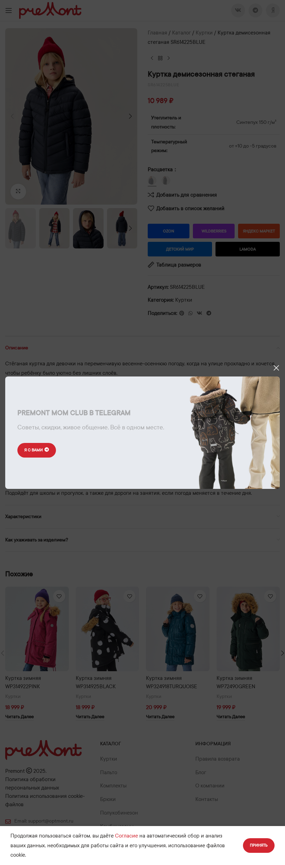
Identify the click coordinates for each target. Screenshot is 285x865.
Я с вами (33, 450)
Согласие (126, 835)
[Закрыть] (276, 367)
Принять (259, 845)
